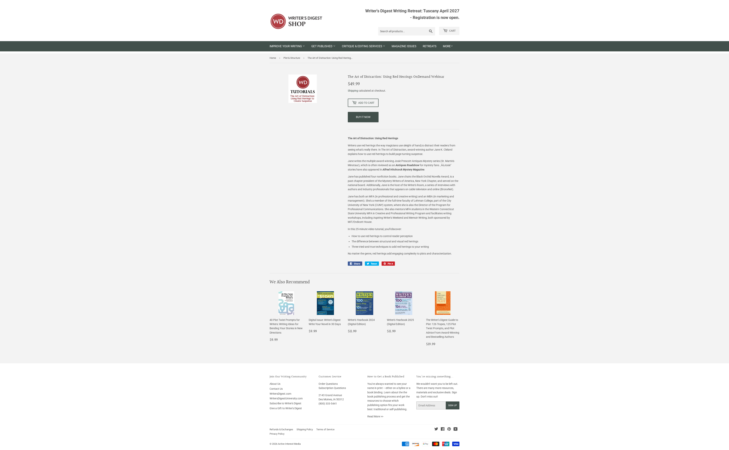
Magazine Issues (404, 46)
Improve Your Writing (286, 46)
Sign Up (452, 405)
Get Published (322, 46)
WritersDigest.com (280, 393)
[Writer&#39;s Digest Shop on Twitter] (436, 429)
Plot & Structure (291, 58)
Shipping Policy (305, 429)
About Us (275, 383)
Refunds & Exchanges (281, 429)
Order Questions (328, 383)
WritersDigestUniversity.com (286, 398)
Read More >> (375, 416)
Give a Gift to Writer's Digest (286, 408)
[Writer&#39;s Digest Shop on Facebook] (443, 429)
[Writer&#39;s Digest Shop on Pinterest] (449, 429)
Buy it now (363, 117)
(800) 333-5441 (328, 403)
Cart (452, 30)
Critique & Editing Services (362, 46)
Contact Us (276, 388)
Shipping (353, 90)
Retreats (429, 46)
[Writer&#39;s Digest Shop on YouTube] (456, 429)
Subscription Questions (332, 388)
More (447, 46)
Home (273, 58)
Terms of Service (325, 429)
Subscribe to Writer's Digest (285, 403)
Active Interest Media (289, 443)
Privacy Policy (277, 433)
